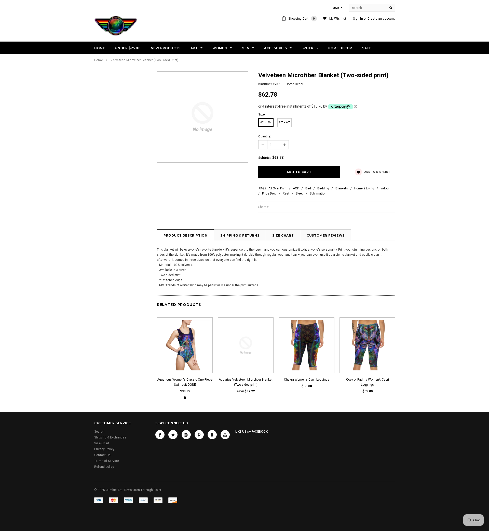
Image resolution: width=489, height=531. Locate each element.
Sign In (358, 18)
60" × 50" (265, 122)
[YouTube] (225, 434)
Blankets (341, 188)
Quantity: (264, 136)
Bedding (323, 188)
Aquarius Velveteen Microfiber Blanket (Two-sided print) (246, 382)
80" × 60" (284, 122)
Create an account (381, 18)
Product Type (269, 84)
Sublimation (318, 193)
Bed (308, 188)
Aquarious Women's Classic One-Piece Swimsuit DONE (184, 382)
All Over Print (277, 188)
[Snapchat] (212, 434)
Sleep (299, 193)
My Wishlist (337, 18)
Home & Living (364, 188)
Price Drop (269, 193)
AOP (296, 188)
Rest (286, 193)
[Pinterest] (199, 434)
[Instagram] (186, 434)
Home (98, 60)
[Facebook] (160, 434)
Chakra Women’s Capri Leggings (306, 379)
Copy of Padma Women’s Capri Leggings (367, 382)
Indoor (385, 188)
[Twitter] (173, 434)
